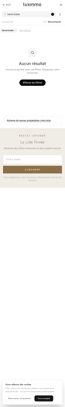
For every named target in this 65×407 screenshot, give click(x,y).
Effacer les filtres (32, 82)
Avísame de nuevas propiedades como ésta (29, 120)
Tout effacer (25, 30)
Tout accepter (43, 398)
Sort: (52, 22)
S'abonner (32, 169)
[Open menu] (61, 4)
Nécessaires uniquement (19, 398)
